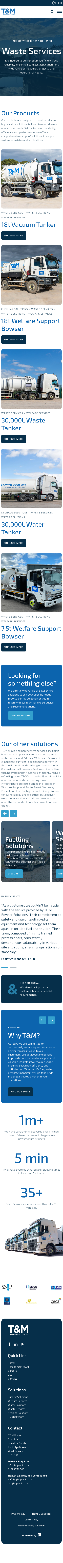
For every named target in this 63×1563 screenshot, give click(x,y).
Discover (14, 873)
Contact (12, 1378)
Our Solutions (21, 715)
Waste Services (12, 212)
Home (11, 1362)
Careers (12, 1370)
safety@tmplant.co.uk (20, 1479)
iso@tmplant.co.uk (18, 1483)
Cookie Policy (31, 1519)
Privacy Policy (18, 1513)
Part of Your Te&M (18, 1366)
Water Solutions (38, 212)
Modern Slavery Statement (31, 1525)
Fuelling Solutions (14, 309)
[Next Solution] (13, 813)
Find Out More (14, 235)
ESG (10, 1374)
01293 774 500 (16, 1469)
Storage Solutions (14, 512)
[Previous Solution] (5, 813)
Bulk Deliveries (16, 1416)
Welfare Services (13, 217)
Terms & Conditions (42, 1513)
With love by (29, 1535)
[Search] (52, 12)
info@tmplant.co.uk (18, 1465)
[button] (4, 967)
